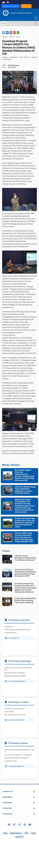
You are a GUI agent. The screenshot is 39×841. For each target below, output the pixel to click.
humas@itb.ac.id (14, 638)
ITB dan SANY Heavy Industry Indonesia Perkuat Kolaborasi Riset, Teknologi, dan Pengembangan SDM (24, 537)
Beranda (5, 37)
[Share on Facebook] (7, 32)
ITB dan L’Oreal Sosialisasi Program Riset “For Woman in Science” (25, 558)
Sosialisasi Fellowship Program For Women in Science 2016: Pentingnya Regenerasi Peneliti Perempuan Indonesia (25, 587)
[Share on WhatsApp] (18, 32)
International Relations (10, 6)
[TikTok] (25, 824)
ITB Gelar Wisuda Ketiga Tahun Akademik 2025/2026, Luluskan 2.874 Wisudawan (25, 490)
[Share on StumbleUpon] (14, 32)
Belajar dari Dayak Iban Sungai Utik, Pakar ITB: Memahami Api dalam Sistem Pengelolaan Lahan (25, 522)
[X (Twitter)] (19, 824)
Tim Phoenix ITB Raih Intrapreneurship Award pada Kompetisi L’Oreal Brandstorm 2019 (25, 572)
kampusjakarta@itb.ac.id (16, 766)
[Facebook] (9, 824)
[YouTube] (30, 824)
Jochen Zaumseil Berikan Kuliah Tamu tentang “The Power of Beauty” (25, 600)
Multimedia (19, 837)
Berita (12, 37)
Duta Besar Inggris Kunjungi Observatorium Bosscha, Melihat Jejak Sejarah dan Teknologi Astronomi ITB (24, 475)
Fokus (26, 833)
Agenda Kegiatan (15, 833)
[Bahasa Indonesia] (3, 2)
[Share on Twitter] (3, 32)
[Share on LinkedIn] (11, 32)
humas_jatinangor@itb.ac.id (17, 681)
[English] (7, 2)
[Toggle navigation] (36, 23)
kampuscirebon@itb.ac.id (16, 720)
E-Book (33, 833)
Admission (26, 6)
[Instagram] (14, 824)
